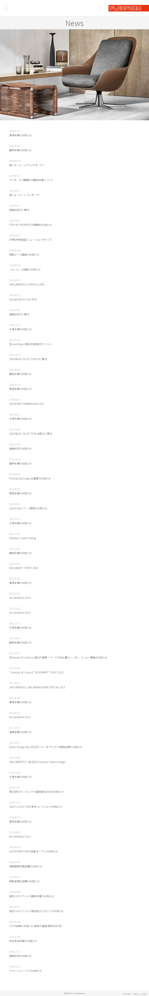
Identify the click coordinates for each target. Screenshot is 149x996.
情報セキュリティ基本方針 (140, 994)
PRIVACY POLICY (127, 994)
